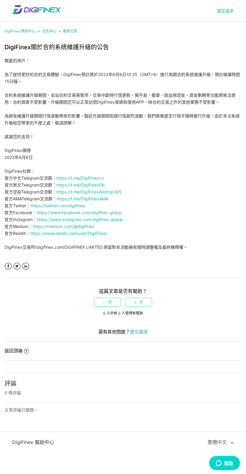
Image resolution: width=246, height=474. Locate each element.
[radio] (107, 302)
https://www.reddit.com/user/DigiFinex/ (68, 233)
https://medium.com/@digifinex (63, 226)
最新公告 (70, 31)
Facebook (8, 266)
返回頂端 (13, 351)
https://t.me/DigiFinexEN (80, 184)
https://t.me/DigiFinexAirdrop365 (89, 191)
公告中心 (49, 31)
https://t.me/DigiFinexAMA (82, 198)
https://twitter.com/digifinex (58, 205)
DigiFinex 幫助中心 (19, 31)
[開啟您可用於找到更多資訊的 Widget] (224, 463)
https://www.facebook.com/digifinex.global (79, 212)
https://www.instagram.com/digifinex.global (80, 219)
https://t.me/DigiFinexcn (80, 178)
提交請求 (225, 10)
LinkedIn (25, 266)
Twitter (17, 266)
